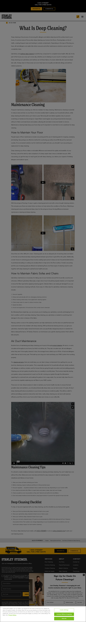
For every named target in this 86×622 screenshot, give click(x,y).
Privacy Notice (12, 615)
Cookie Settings (64, 610)
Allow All (64, 618)
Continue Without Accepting (64, 614)
